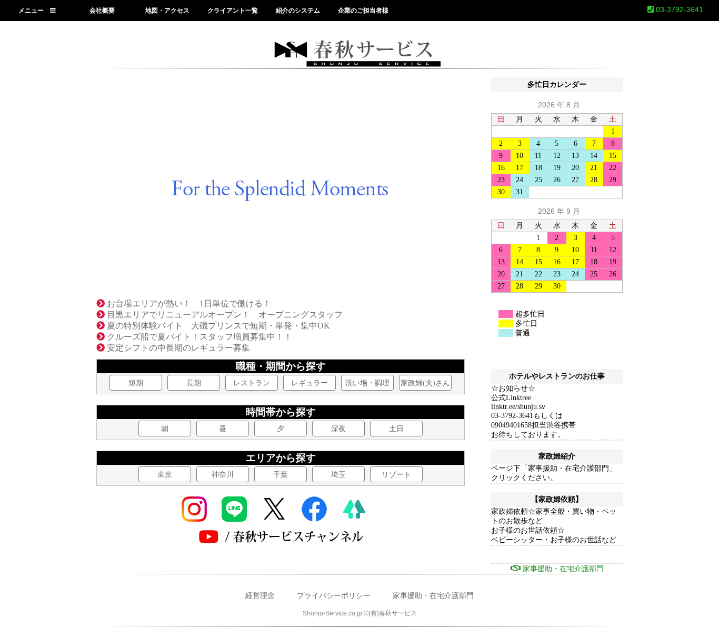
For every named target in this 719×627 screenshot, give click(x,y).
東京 (164, 475)
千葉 (280, 475)
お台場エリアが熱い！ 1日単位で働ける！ (188, 303)
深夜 (338, 429)
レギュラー (309, 383)
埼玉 (338, 475)
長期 (193, 383)
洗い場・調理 (367, 383)
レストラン (251, 383)
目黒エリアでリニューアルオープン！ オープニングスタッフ (224, 314)
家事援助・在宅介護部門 (433, 596)
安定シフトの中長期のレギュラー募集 (177, 347)
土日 (396, 429)
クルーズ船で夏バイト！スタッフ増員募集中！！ (198, 336)
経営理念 (260, 596)
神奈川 (223, 475)
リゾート (396, 475)
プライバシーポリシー (334, 596)
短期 (135, 383)
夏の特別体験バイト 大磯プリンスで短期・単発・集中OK (217, 325)
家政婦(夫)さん (425, 383)
